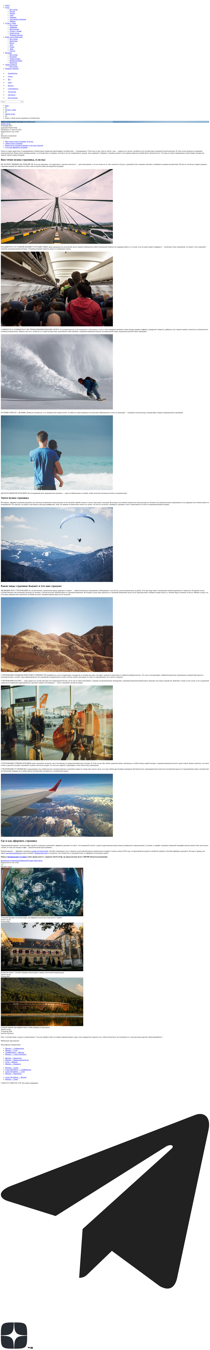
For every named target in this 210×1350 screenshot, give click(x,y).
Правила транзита (12, 68)
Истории (8, 53)
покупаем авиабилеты (14, 853)
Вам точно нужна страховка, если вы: (19, 141)
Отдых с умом (10, 23)
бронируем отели (41, 853)
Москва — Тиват (11, 1079)
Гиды (7, 7)
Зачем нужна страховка (14, 143)
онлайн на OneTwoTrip (39, 851)
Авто (10, 82)
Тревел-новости (11, 65)
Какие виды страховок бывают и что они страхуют (24, 145)
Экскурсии (12, 92)
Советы (40, 860)
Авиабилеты (12, 73)
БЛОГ (7, 5)
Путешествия (32, 860)
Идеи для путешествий (13, 37)
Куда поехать (13, 98)
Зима (11, 49)
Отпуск (12, 51)
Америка (13, 17)
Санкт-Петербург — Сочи (15, 1072)
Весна (12, 43)
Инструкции (14, 29)
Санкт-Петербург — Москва (15, 1077)
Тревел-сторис (15, 59)
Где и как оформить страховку (16, 147)
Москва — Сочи (11, 1050)
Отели (10, 76)
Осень (12, 47)
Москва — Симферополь (14, 1048)
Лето (11, 45)
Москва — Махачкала (13, 1074)
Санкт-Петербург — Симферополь (18, 1070)
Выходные (14, 41)
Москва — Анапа (11, 1068)
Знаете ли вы (14, 33)
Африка (12, 21)
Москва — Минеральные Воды (17, 1060)
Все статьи (14, 9)
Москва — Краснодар (13, 1058)
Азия (11, 15)
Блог (7, 106)
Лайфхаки (13, 27)
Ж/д (9, 79)
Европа (12, 13)
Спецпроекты (13, 89)
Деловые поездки (16, 35)
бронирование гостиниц (17, 857)
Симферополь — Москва (14, 1052)
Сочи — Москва (11, 1062)
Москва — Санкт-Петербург (15, 1054)
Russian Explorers (16, 61)
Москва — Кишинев (13, 1064)
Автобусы (11, 95)
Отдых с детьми (16, 31)
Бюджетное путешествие (10, 860)
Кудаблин (13, 57)
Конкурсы (13, 63)
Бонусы (11, 86)
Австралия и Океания (18, 19)
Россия (12, 11)
